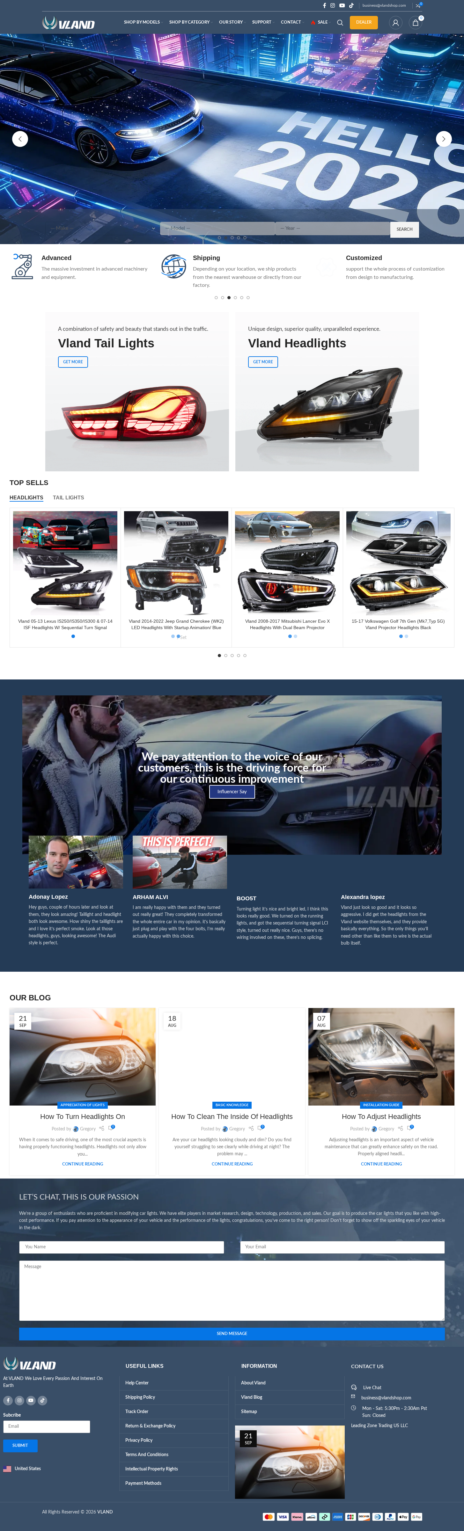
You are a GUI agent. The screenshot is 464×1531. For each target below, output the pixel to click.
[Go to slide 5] (241, 297)
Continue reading (82, 1164)
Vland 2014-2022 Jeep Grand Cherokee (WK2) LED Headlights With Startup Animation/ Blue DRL (176, 627)
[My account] (396, 22)
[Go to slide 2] (222, 297)
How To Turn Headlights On (82, 1117)
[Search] (340, 22)
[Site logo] (68, 22)
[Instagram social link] (332, 6)
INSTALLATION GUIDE (381, 1105)
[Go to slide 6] (248, 297)
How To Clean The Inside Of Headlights (232, 1117)
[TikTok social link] (351, 6)
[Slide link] (232, 139)
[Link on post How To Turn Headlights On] (83, 1057)
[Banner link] (137, 391)
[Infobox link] (80, 267)
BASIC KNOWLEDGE (232, 1105)
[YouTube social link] (342, 6)
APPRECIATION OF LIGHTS (83, 1105)
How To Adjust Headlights (381, 1117)
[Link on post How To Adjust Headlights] (381, 1057)
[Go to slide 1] (216, 297)
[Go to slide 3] (229, 297)
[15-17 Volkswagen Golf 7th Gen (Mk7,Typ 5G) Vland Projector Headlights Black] (398, 563)
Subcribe (12, 1415)
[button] (20, 139)
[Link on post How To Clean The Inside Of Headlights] (232, 1057)
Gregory (88, 1129)
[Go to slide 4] (235, 297)
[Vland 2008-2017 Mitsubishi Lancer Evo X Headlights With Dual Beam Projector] (287, 563)
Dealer (364, 22)
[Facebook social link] (324, 6)
